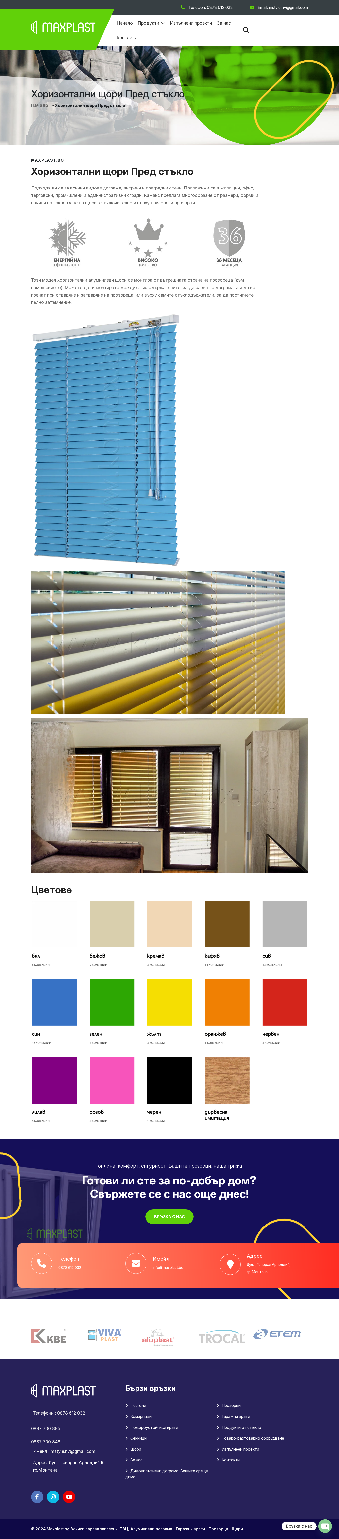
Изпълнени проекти (191, 23)
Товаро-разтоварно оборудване (253, 1438)
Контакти (127, 37)
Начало (125, 23)
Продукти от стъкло (241, 1427)
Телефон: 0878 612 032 (210, 7)
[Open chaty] (325, 1526)
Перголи (138, 1405)
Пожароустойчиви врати (154, 1427)
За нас (224, 23)
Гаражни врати (236, 1416)
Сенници (138, 1438)
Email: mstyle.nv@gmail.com (283, 7)
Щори (135, 1449)
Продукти (148, 23)
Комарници (141, 1416)
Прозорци (231, 1405)
